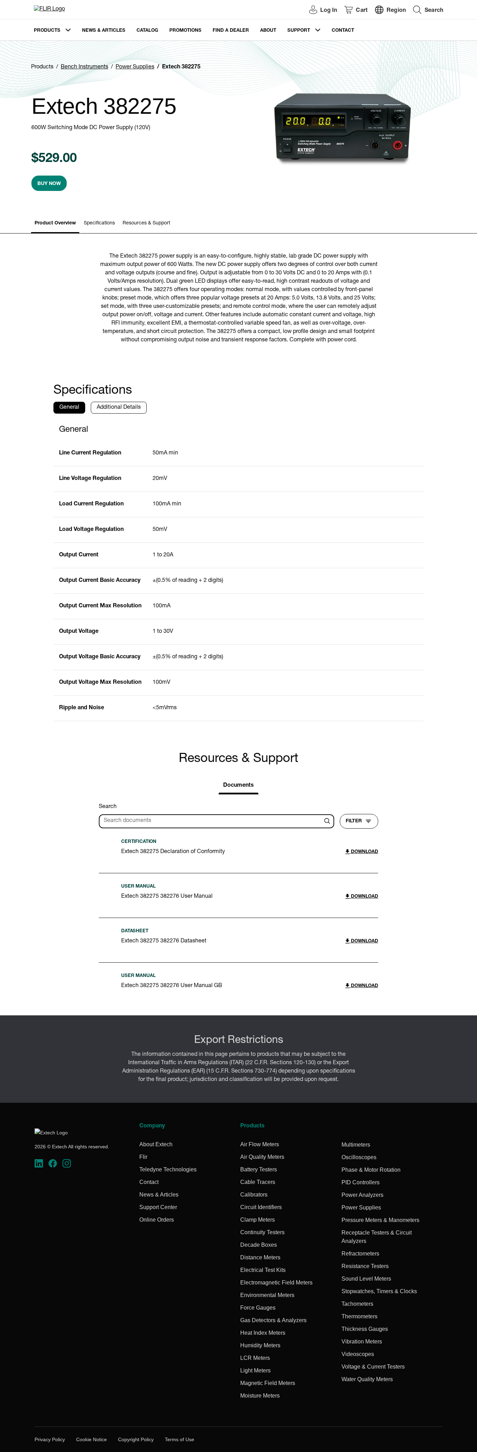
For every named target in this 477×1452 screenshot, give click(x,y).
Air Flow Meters (259, 1144)
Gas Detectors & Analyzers (273, 1320)
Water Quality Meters (367, 1379)
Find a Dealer (231, 31)
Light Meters (255, 1370)
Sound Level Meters (366, 1279)
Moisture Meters (260, 1396)
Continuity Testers (262, 1232)
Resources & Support (146, 223)
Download (364, 852)
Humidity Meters (260, 1345)
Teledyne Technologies (168, 1169)
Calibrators (253, 1195)
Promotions (185, 31)
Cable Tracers (257, 1182)
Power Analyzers (362, 1195)
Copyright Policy (136, 1439)
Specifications (99, 223)
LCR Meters (255, 1358)
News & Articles (103, 31)
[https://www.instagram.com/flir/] (67, 1163)
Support (298, 31)
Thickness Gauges (365, 1329)
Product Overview (55, 223)
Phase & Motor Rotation (371, 1170)
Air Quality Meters (262, 1157)
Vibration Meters (362, 1341)
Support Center (158, 1207)
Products (47, 31)
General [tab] (69, 407)
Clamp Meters (257, 1220)
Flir (143, 1157)
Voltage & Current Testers (373, 1367)
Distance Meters (260, 1257)
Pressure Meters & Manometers (380, 1220)
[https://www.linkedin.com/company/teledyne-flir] (39, 1163)
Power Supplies (135, 67)
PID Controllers (361, 1182)
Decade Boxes (258, 1245)
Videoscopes (358, 1354)
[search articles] (328, 821)
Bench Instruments (84, 67)
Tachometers (357, 1304)
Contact (343, 31)
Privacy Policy (50, 1439)
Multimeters (356, 1145)
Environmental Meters (267, 1295)
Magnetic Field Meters (267, 1383)
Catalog (147, 31)
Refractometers (360, 1254)
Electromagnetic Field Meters (276, 1283)
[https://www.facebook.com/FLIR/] (53, 1163)
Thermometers (359, 1316)
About (268, 31)
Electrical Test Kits (263, 1270)
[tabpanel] (238, 570)
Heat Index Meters (262, 1333)
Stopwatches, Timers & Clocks (379, 1291)
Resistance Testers (365, 1266)
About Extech (156, 1144)
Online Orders (156, 1220)
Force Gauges (258, 1308)
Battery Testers (258, 1169)
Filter (354, 821)
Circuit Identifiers (261, 1207)
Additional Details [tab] (119, 407)
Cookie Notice (91, 1439)
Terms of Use (179, 1439)
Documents (238, 785)
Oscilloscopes (359, 1157)
